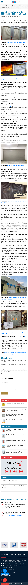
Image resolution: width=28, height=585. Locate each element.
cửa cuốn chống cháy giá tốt (10, 354)
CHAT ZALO (19, 515)
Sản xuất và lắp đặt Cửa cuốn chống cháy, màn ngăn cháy (14, 415)
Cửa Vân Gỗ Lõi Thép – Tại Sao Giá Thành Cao (14, 430)
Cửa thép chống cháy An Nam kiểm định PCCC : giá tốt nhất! (13, 486)
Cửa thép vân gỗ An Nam (8, 490)
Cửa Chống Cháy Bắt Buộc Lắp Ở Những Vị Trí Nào (15, 446)
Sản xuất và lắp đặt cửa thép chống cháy (15, 419)
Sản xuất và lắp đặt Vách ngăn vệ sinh (15, 403)
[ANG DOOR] (14, 2)
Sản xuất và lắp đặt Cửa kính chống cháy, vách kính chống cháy (16, 410)
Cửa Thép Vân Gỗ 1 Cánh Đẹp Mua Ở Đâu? (15, 435)
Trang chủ (3, 5)
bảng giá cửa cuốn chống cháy (10, 352)
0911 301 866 (23, 2)
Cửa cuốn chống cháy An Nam (10, 480)
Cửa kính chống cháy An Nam (9, 483)
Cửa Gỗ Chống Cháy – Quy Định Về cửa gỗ (15, 441)
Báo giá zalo (5, 574)
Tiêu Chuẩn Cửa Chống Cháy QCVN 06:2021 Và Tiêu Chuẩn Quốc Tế (14, 451)
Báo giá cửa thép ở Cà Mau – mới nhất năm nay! (12, 369)
